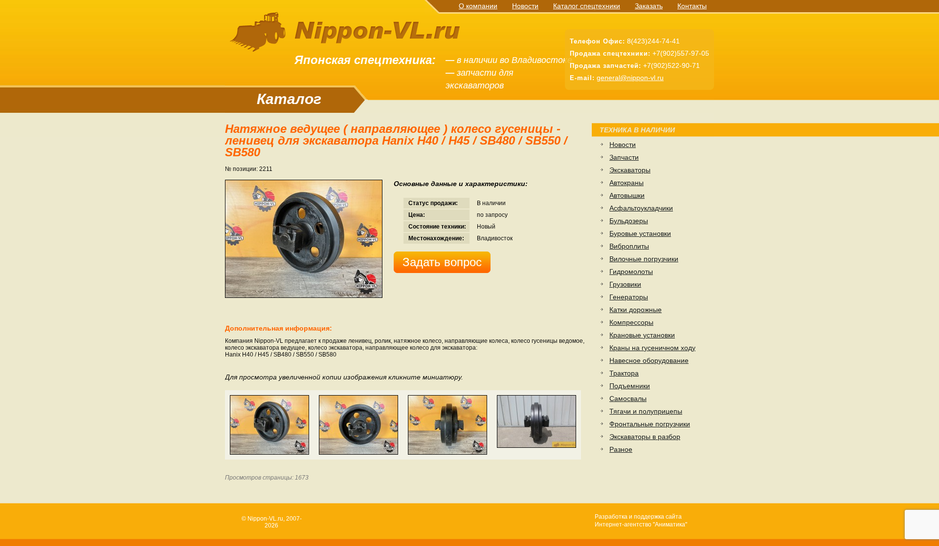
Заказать (649, 6)
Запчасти (624, 157)
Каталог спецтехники (586, 6)
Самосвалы (628, 398)
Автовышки (627, 195)
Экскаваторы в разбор (644, 437)
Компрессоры (631, 322)
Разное (620, 449)
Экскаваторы (629, 170)
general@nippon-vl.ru (630, 78)
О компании (478, 6)
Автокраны (626, 183)
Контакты (692, 6)
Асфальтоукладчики (641, 208)
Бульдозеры (628, 221)
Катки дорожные (635, 310)
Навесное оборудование (649, 360)
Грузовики (625, 284)
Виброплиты (629, 246)
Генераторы (628, 297)
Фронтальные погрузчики (649, 424)
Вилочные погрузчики (643, 259)
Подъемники (629, 386)
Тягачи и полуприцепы (645, 411)
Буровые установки (640, 233)
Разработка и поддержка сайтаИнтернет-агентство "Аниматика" (641, 520)
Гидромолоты (631, 271)
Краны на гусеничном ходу (652, 348)
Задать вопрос (442, 262)
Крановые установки (642, 335)
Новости (525, 6)
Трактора (624, 373)
